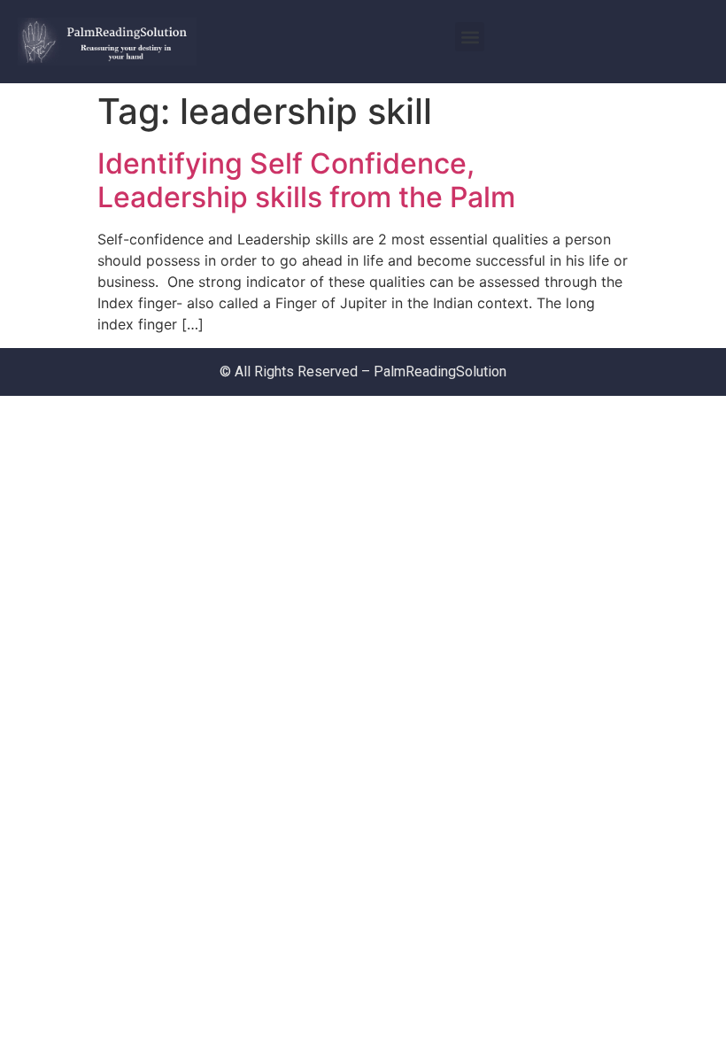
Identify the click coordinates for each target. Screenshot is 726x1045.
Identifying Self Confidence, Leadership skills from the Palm (306, 180)
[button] (469, 36)
